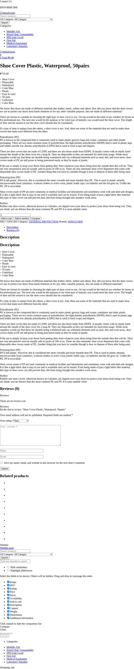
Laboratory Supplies (17, 661)
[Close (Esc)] (1, 633)
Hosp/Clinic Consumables (20, 650)
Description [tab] (9, 237)
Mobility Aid (13, 647)
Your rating (7, 420)
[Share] (4, 633)
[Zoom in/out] (11, 633)
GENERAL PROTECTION (44, 221)
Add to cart (6, 218)
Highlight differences (21, 570)
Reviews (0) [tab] (9, 388)
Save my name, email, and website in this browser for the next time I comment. (44, 462)
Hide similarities (18, 567)
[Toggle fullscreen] (8, 633)
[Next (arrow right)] (8, 636)
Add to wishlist (22, 218)
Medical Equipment (17, 659)
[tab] (70, 227)
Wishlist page (7, 548)
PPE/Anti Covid (15, 653)
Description (12, 227)
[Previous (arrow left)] (1, 636)
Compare (36, 218)
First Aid (11, 656)
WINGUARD (75, 221)
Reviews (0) (13, 230)
